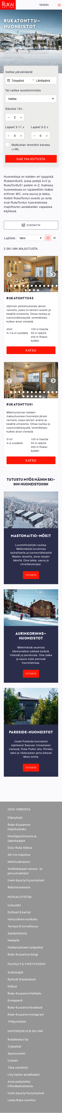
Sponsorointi (16, 1053)
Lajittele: (10, 238)
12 (51, 285)
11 (47, 285)
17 (37, 289)
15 (29, 289)
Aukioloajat (15, 972)
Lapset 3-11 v (14, 127)
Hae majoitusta (31, 159)
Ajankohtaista (17, 933)
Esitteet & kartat (19, 912)
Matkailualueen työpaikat (25, 947)
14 (25, 289)
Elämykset (15, 817)
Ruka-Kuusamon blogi (23, 954)
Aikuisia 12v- (14, 108)
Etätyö (12, 986)
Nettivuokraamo (19, 861)
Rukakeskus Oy (18, 1039)
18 (39, 396)
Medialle (13, 940)
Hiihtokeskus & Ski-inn (25, 1031)
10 (43, 285)
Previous (9, 274)
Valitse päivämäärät (19, 72)
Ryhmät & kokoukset (22, 979)
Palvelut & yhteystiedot (27, 964)
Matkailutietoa (20, 897)
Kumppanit (15, 1000)
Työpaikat (14, 1046)
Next (52, 274)
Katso (31, 350)
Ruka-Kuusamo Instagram (26, 1014)
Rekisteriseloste (19, 887)
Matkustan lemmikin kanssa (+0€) (31, 147)
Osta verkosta (19, 809)
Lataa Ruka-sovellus (22, 1100)
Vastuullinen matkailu (23, 919)
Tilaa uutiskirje (18, 1067)
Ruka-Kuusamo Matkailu (24, 993)
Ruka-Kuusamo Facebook (25, 1007)
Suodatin (34, 225)
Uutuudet (14, 905)
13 (56, 285)
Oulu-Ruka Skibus (20, 847)
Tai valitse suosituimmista (23, 90)
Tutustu (31, 575)
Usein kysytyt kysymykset (26, 880)
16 (33, 289)
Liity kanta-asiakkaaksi (24, 1074)
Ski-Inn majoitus (19, 854)
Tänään (44, 4)
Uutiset (13, 1060)
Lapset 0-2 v (39, 127)
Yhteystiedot (17, 1021)
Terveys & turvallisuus (23, 926)
